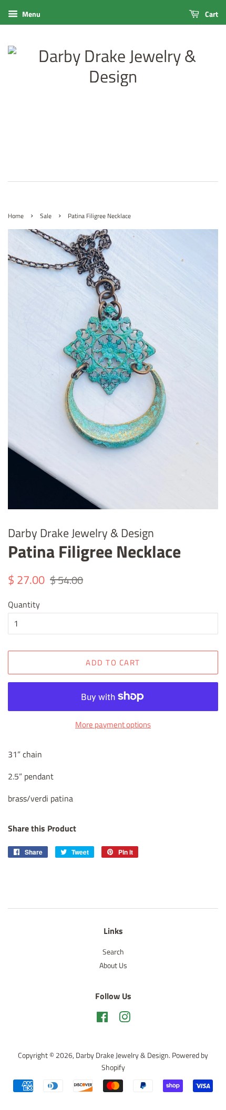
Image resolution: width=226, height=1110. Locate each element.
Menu (30, 13)
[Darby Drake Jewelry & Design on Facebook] (102, 1019)
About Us (113, 965)
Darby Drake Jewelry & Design (122, 1055)
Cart (210, 13)
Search (113, 952)
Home (16, 216)
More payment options (113, 724)
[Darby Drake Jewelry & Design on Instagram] (124, 1019)
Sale (46, 216)
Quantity (24, 604)
